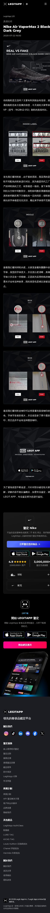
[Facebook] (35, 733)
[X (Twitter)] (42, 733)
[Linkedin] (20, 733)
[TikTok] (13, 733)
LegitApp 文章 (9, 16)
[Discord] (28, 733)
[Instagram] (6, 733)
